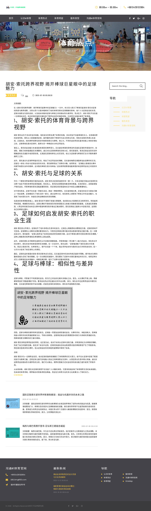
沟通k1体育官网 (94, 18)
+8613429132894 (136, 7)
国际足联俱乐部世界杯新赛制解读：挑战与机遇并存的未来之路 (53, 394)
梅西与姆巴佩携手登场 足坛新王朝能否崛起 (44, 426)
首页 (11, 18)
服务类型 (74, 18)
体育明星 (58, 18)
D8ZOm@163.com (19, 480)
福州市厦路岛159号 (18, 484)
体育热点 (42, 18)
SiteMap (129, 481)
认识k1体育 (26, 18)
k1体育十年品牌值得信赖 (36, 506)
